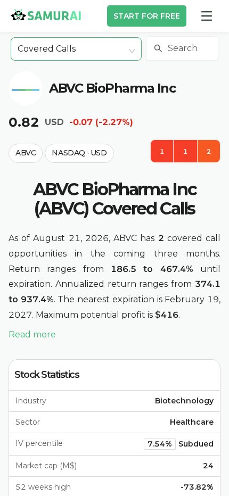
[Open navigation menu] (206, 16)
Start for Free (146, 16)
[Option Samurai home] (46, 14)
